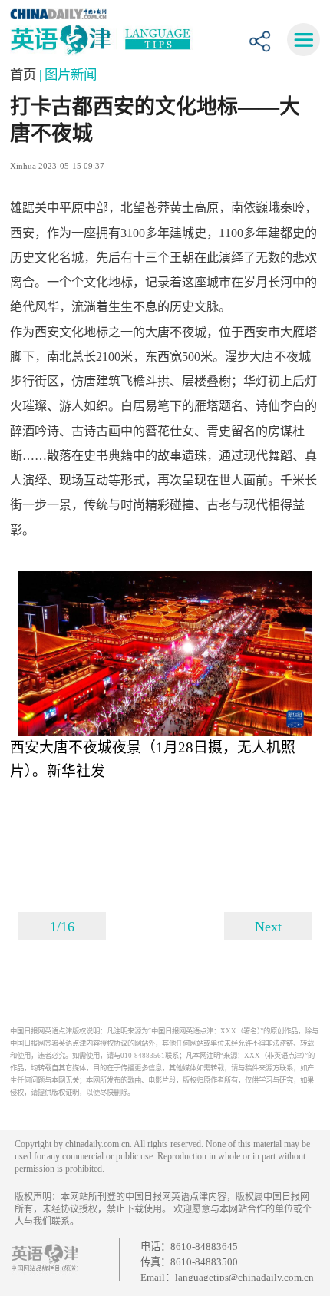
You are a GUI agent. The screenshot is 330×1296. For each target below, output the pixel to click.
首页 (24, 74)
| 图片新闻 (68, 74)
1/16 (62, 926)
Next (268, 926)
